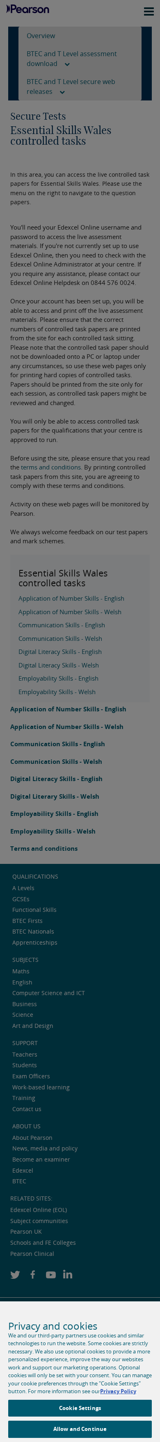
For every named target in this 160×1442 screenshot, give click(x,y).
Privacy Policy (118, 1391)
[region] (80, 1371)
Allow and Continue (80, 1429)
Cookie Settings (80, 1408)
